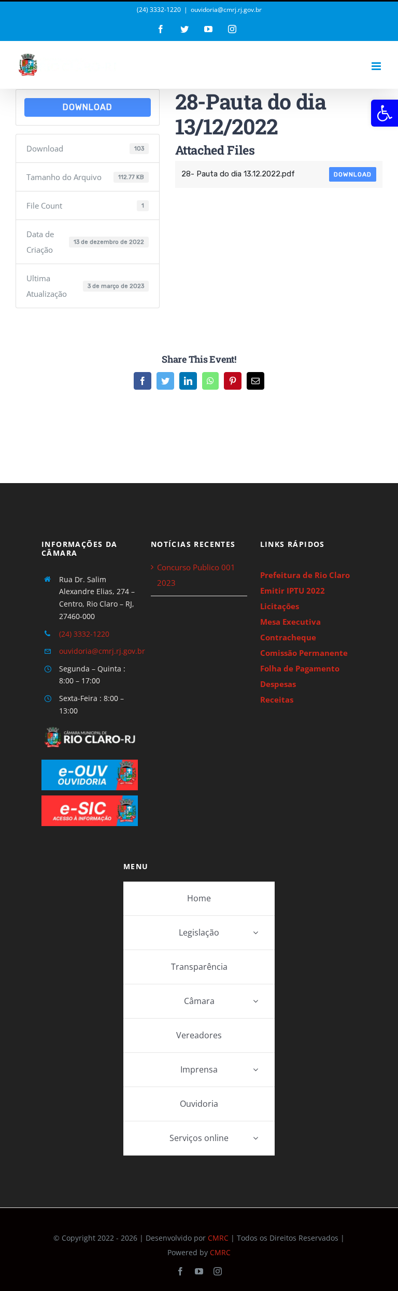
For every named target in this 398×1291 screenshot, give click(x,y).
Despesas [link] (278, 684)
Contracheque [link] (288, 637)
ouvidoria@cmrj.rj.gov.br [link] (226, 9)
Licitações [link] (279, 606)
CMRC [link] (218, 1238)
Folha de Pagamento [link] (299, 668)
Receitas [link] (276, 699)
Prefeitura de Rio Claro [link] (305, 575)
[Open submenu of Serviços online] (255, 1138)
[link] (384, 113)
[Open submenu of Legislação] (255, 933)
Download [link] (87, 107)
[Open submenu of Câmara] (255, 1001)
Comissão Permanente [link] (304, 653)
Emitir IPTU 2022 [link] (292, 590)
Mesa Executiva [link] (290, 621)
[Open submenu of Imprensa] (255, 1070)
